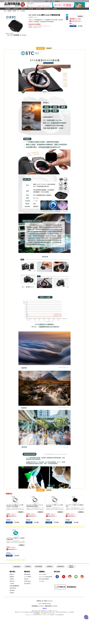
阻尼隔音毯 (48, 6)
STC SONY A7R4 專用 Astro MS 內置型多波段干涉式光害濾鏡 (14, 505)
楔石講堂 (6, 1)
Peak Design (47, 8)
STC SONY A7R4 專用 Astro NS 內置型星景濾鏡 (54, 505)
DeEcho (34, 6)
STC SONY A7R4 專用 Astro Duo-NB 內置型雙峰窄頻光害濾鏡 (34, 505)
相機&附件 (15, 8)
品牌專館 (55, 8)
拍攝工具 (23, 8)
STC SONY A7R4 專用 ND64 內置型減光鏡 (74, 505)
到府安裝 (31, 1)
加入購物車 (73, 26)
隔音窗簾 (39, 6)
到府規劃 (20, 1)
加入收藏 (80, 26)
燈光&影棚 (30, 8)
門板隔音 (43, 6)
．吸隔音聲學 (7, 8)
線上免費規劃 (13, 1)
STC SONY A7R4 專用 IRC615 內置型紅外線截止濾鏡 (15, 539)
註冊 (46, 1)
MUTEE (30, 6)
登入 (51, 1)
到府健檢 (25, 1)
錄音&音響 (38, 8)
